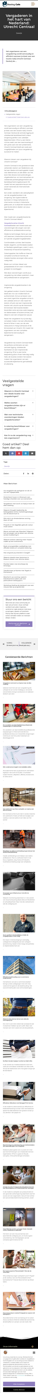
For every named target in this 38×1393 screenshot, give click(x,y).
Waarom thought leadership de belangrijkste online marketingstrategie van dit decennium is (18, 512)
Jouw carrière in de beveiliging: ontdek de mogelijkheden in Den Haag (15, 935)
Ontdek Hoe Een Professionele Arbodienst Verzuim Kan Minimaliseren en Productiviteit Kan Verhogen (18, 1187)
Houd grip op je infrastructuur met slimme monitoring (16, 893)
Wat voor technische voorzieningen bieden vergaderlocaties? (19, 417)
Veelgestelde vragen (13, 114)
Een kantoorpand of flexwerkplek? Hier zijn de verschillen (17, 1271)
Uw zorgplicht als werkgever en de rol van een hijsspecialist (18, 491)
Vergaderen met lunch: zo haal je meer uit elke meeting (19, 504)
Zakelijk (19, 33)
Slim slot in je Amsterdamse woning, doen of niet (17, 519)
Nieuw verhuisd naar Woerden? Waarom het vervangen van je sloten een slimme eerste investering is (18, 533)
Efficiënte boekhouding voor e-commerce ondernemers (16, 977)
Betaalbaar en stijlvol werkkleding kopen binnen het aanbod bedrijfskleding (19, 851)
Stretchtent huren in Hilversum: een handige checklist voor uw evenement (18, 498)
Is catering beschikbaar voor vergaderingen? (19, 427)
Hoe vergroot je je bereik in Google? (17, 553)
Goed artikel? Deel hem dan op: (18, 117)
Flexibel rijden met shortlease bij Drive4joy (16, 565)
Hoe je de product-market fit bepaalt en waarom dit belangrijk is (19, 1313)
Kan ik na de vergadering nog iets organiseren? (19, 436)
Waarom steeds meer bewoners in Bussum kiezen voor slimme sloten (16, 558)
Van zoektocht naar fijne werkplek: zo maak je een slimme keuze (18, 809)
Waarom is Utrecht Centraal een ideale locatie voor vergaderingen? (19, 393)
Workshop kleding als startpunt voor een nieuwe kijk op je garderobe (19, 586)
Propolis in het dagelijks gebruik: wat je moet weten (18, 526)
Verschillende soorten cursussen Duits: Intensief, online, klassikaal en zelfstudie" (17, 1229)
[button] (34, 1353)
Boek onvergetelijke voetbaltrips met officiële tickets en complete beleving (17, 547)
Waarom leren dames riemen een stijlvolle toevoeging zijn (16, 1019)
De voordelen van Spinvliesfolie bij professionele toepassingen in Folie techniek (17, 725)
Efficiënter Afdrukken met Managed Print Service (18, 1103)
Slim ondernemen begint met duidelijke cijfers (17, 767)
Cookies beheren (19, 1390)
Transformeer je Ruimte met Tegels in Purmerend (17, 571)
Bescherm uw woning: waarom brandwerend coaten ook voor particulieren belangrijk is (15, 578)
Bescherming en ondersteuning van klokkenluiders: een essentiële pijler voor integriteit (19, 1145)
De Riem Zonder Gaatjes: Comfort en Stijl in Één (17, 1061)
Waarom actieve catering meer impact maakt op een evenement (18, 540)
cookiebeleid (21, 1375)
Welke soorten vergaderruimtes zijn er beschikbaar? (19, 405)
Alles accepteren (19, 1384)
